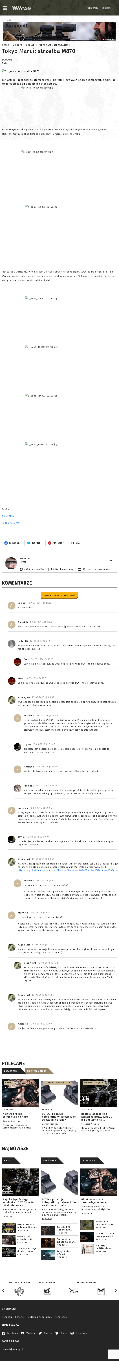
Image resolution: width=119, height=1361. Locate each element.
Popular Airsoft (10, 523)
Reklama (7, 20)
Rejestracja (92, 8)
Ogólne (30, 45)
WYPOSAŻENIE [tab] (90, 1161)
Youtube (31, 1333)
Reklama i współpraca (39, 1317)
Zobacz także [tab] (11, 1071)
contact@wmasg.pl (12, 1349)
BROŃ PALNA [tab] (49, 1161)
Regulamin (61, 1317)
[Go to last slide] (3, 1290)
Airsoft (17, 45)
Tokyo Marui (8, 516)
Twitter (47, 1333)
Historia (19, 1317)
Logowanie (107, 8)
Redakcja (7, 1317)
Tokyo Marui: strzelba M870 (54, 45)
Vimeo (63, 1333)
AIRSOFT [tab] (8, 1161)
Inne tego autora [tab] (36, 1071)
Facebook (12, 1333)
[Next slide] (115, 1290)
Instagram (81, 1333)
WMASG (5, 45)
